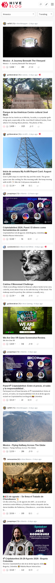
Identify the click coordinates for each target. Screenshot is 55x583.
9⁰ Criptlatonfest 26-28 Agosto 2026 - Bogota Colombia (25, 560)
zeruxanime (12, 459)
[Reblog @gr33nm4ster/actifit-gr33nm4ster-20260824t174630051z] (38, 185)
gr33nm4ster (12, 75)
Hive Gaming (28, 303)
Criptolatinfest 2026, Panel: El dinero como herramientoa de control (24, 228)
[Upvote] (4, 67)
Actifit (25, 134)
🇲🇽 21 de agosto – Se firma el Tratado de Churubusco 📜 (23, 497)
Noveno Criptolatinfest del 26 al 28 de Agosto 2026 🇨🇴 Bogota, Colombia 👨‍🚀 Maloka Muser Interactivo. (24, 565)
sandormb (11, 247)
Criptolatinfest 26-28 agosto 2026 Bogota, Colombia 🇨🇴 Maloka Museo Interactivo (25, 234)
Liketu (25, 75)
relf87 (9, 23)
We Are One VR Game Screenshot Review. (24, 338)
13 (32, 67)
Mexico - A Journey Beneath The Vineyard (24, 61)
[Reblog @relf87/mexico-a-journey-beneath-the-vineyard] (39, 67)
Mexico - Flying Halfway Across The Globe (24, 445)
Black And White (27, 247)
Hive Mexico (26, 459)
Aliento (24, 193)
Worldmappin (22, 23)
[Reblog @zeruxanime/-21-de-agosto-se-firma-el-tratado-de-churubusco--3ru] (38, 513)
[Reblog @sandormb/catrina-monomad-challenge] (38, 295)
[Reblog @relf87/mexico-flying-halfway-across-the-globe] (38, 451)
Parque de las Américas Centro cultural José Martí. (25, 113)
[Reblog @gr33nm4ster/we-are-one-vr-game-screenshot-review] (38, 344)
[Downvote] (7, 67)
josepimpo (11, 193)
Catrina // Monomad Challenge (18, 284)
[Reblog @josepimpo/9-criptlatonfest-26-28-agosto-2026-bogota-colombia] (38, 570)
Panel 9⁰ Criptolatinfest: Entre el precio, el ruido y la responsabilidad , (27, 387)
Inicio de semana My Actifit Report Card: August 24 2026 (27, 172)
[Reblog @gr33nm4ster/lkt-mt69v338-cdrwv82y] (39, 126)
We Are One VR (9, 340)
